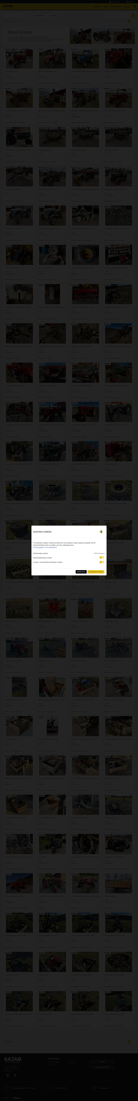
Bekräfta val (81, 571)
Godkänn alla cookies (96, 571)
